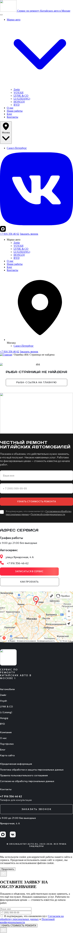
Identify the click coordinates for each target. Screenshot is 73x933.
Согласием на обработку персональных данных (32, 918)
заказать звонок (37, 809)
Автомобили (7, 689)
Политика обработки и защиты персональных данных (31, 769)
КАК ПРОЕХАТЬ (29, 581)
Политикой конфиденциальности (48, 514)
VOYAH (18, 92)
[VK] (36, 224)
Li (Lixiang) (6, 712)
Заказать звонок (29, 233)
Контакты (12, 117)
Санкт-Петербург (17, 148)
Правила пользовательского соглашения (24, 775)
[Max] (3, 230)
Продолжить (7, 869)
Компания (6, 732)
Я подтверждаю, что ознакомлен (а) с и (32, 919)
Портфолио (7, 743)
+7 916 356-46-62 (18, 563)
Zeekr (17, 89)
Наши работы (15, 110)
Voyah (3, 700)
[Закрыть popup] (3, 874)
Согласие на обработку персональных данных (27, 781)
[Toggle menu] (1, 14)
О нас (10, 107)
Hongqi (4, 718)
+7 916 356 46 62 (9, 233)
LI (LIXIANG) (22, 98)
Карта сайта (7, 755)
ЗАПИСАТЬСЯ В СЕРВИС (29, 571)
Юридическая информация (16, 763)
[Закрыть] (3, 930)
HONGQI (19, 101)
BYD (17, 104)
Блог (9, 113)
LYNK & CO (21, 95)
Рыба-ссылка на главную (36, 382)
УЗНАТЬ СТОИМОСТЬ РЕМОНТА (36, 501)
